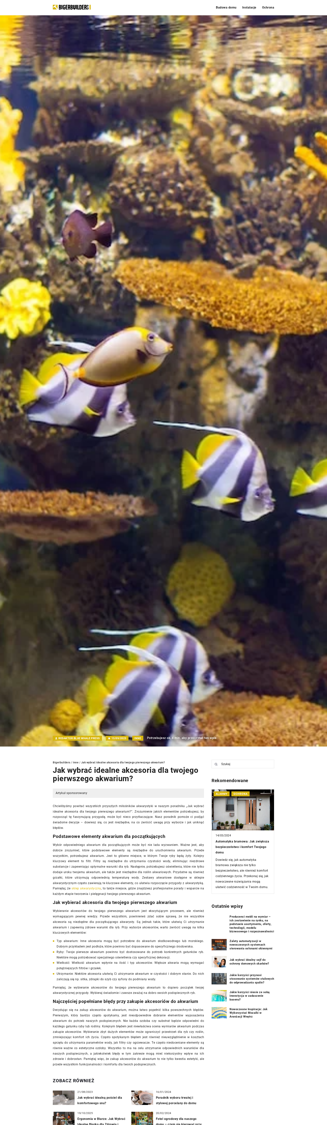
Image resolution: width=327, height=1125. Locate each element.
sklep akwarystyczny (86, 888)
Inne (137, 738)
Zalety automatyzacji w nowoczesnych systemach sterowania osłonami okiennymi (251, 944)
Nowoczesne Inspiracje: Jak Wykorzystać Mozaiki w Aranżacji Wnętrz (248, 1012)
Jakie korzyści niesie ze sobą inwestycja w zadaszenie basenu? (250, 995)
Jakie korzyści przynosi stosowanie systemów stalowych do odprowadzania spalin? (252, 978)
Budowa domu (226, 7)
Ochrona (268, 7)
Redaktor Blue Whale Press (79, 738)
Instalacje (249, 7)
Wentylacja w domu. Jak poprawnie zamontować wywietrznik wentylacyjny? (241, 847)
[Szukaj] (216, 764)
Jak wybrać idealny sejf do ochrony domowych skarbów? (249, 961)
